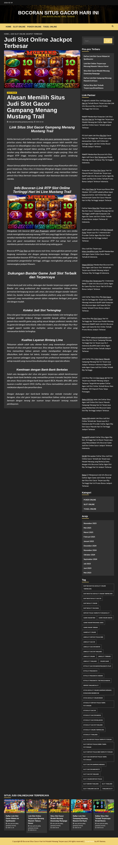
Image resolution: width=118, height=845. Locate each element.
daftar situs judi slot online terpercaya (97, 593)
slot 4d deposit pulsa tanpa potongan (97, 739)
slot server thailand (91, 784)
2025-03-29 (78, 827)
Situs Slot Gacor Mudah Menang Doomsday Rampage (97, 72)
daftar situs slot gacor (92, 598)
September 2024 (90, 559)
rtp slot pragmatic (90, 671)
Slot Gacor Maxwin (102, 359)
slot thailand (107, 784)
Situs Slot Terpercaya (93, 281)
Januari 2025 (89, 541)
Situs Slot (96, 208)
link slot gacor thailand (92, 651)
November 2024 (90, 550)
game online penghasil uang (93, 622)
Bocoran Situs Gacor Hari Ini (58, 12)
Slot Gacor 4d (101, 378)
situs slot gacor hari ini (92, 715)
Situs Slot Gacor (99, 170)
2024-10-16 (39, 122)
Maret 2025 (88, 532)
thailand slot (107, 788)
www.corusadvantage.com (101, 337)
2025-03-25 (100, 827)
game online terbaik (90, 627)
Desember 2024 (90, 546)
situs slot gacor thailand (93, 725)
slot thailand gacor (91, 788)
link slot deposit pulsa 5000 (93, 637)
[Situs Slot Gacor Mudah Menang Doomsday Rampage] (59, 806)
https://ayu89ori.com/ (90, 251)
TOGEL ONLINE (50, 27)
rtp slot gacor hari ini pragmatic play (97, 666)
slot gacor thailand (91, 774)
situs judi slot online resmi (93, 698)
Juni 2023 (87, 568)
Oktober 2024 (89, 555)
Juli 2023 (87, 564)
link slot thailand (90, 661)
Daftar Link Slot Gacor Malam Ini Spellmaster (97, 57)
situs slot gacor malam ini (93, 720)
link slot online (89, 656)
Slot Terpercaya (101, 157)
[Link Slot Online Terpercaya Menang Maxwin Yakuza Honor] (36, 806)
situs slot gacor (89, 710)
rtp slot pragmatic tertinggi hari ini (96, 680)
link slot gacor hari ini (91, 646)
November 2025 (90, 523)
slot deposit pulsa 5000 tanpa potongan (98, 752)
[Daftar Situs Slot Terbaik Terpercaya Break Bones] (103, 806)
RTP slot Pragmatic (39, 231)
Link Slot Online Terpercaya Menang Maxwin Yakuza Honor (96, 64)
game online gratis (105, 617)
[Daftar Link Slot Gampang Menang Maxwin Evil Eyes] (81, 806)
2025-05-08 (55, 827)
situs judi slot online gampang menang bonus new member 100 (97, 691)
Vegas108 (86, 418)
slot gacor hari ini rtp (91, 769)
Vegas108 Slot (87, 265)
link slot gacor (89, 642)
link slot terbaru (104, 656)
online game (104, 661)
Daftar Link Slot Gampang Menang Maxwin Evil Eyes (97, 79)
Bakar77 (85, 475)
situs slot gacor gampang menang (54, 139)
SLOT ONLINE (19, 27)
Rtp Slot (103, 135)
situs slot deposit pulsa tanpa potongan (94, 704)
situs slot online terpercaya (93, 729)
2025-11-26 (11, 827)
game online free (89, 617)
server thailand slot (91, 685)
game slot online (89, 632)
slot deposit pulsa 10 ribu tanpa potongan (94, 745)
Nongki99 (86, 437)
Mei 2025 (87, 528)
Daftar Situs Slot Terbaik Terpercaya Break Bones (93, 86)
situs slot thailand (90, 734)
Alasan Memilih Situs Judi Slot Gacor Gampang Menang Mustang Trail (36, 107)
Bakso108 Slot (87, 399)
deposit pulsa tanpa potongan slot (96, 613)
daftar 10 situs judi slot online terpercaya (94, 587)
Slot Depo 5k (91, 189)
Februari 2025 (89, 537)
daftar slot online (90, 603)
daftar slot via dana (91, 608)
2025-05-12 (33, 830)
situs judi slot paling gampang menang (21, 122)
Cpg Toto (23, 251)
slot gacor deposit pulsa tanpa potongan (95, 758)
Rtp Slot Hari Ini (88, 119)
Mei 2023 (87, 573)
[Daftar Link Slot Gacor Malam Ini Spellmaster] (14, 806)
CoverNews (89, 841)
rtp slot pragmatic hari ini (93, 675)
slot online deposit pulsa (92, 779)
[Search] (112, 26)
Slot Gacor (107, 297)
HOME (8, 27)
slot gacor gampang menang (94, 764)
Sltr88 (84, 456)
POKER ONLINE (34, 27)
